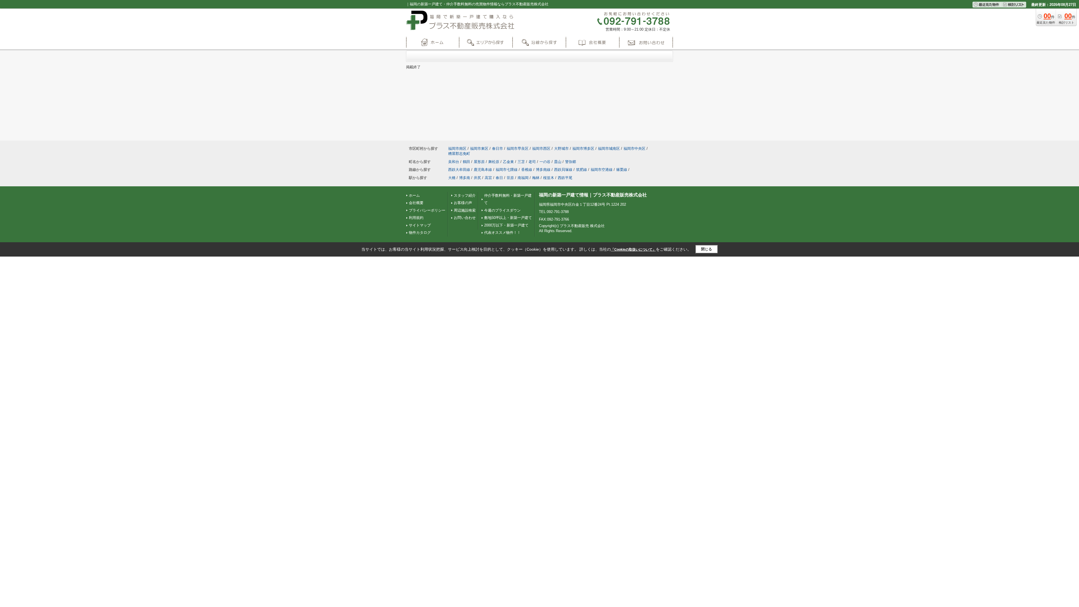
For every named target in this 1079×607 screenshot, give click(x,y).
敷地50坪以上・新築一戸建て (508, 218)
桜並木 (548, 178)
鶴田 (466, 162)
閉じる (706, 249)
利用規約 (416, 218)
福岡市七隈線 (507, 169)
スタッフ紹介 (465, 195)
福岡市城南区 (609, 148)
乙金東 (508, 162)
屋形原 (479, 162)
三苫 (521, 162)
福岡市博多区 (583, 148)
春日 (499, 178)
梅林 (536, 178)
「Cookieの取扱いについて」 (633, 250)
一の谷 (545, 162)
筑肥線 (581, 169)
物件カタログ (420, 232)
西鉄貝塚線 (563, 169)
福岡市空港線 (602, 169)
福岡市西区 (541, 148)
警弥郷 (570, 162)
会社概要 (416, 203)
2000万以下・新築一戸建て (506, 225)
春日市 (497, 148)
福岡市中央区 (634, 148)
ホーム (414, 195)
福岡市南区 (457, 148)
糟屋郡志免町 (459, 153)
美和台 (453, 162)
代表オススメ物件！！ (502, 232)
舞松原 (493, 162)
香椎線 (526, 169)
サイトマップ (420, 225)
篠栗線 (621, 169)
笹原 (510, 178)
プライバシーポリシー (427, 210)
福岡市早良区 (518, 148)
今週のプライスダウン (502, 210)
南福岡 (523, 178)
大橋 (451, 178)
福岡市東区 (479, 148)
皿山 (557, 162)
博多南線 (543, 169)
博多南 (464, 178)
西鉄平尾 (565, 178)
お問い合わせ (465, 218)
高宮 (488, 178)
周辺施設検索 (465, 210)
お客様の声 (463, 203)
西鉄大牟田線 (459, 169)
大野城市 (561, 148)
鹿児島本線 (483, 169)
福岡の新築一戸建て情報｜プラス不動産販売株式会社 (593, 194)
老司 (532, 162)
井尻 (477, 178)
